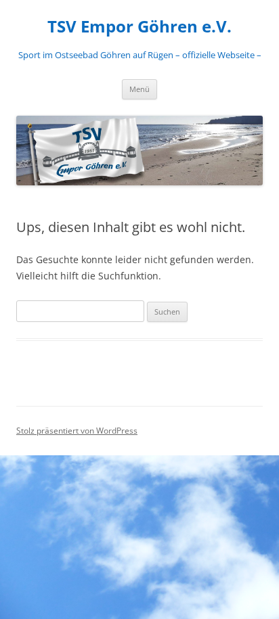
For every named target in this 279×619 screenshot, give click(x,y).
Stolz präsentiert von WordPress (76, 430)
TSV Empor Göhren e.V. (139, 26)
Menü (139, 89)
